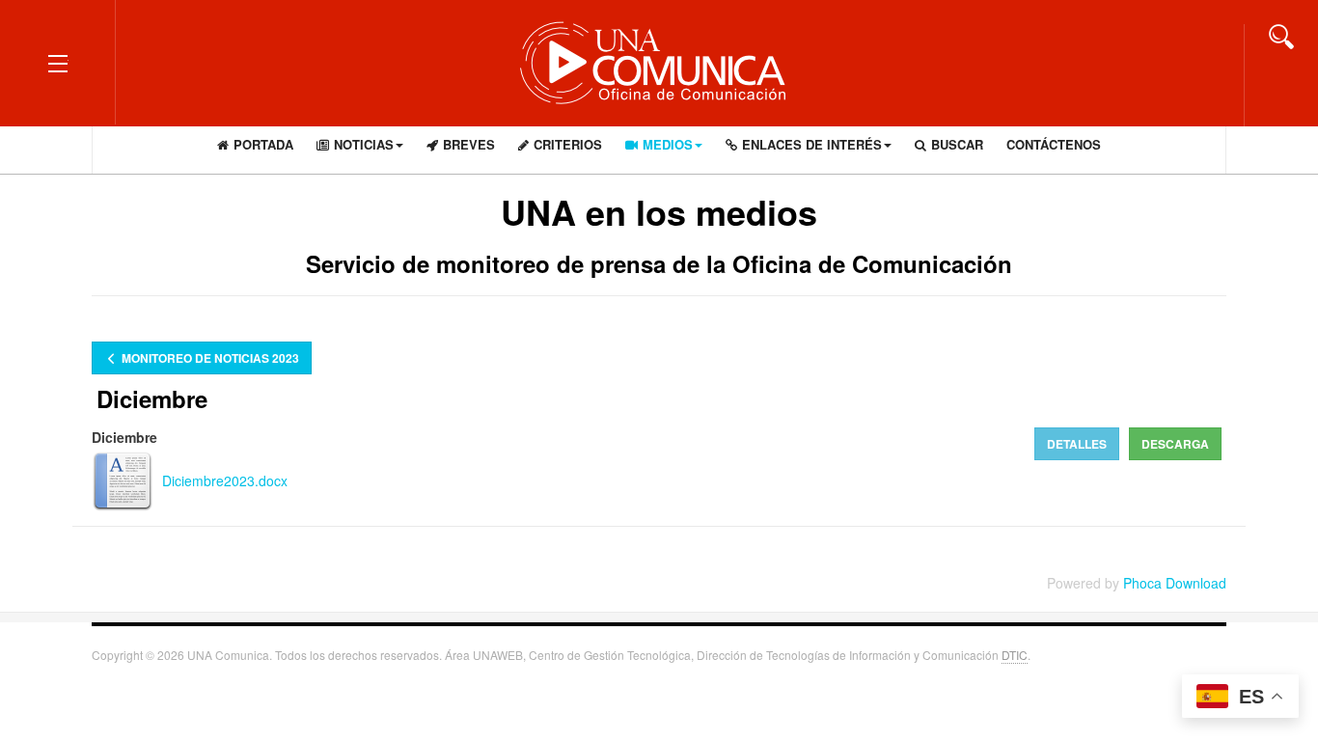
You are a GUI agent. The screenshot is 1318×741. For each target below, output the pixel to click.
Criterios (568, 144)
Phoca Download (1174, 582)
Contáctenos (1053, 144)
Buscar (957, 144)
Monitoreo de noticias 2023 (209, 358)
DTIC (1015, 654)
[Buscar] (1281, 34)
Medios (668, 144)
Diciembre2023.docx (225, 480)
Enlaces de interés (812, 144)
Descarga (1175, 444)
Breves (469, 144)
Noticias (364, 144)
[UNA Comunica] (659, 62)
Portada (263, 144)
